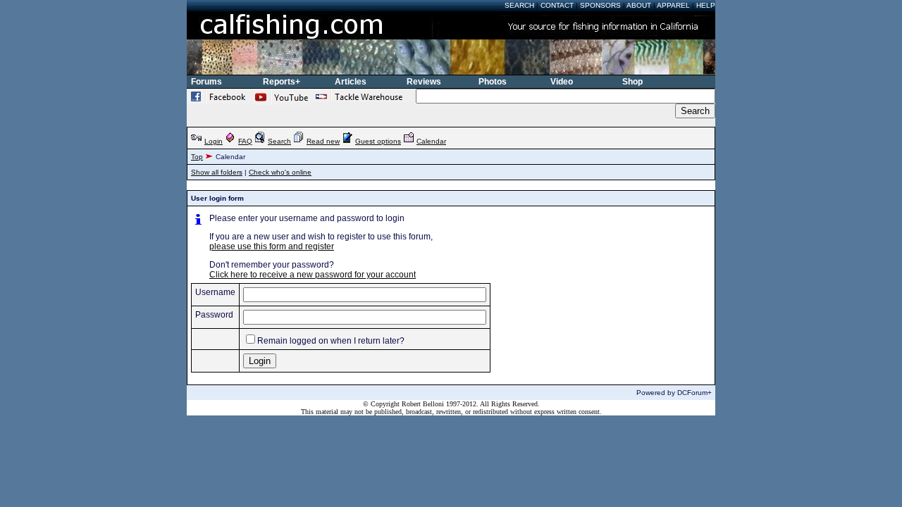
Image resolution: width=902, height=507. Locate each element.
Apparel (673, 5)
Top (197, 157)
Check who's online (280, 172)
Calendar (431, 141)
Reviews (424, 82)
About (638, 5)
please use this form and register (271, 246)
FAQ (245, 141)
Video (561, 82)
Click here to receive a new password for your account (312, 275)
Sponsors (600, 5)
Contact (557, 5)
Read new (323, 141)
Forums (206, 82)
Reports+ (281, 82)
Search (519, 5)
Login (213, 141)
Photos (492, 82)
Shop (632, 82)
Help (705, 5)
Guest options (378, 141)
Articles (350, 82)
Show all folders (216, 172)
